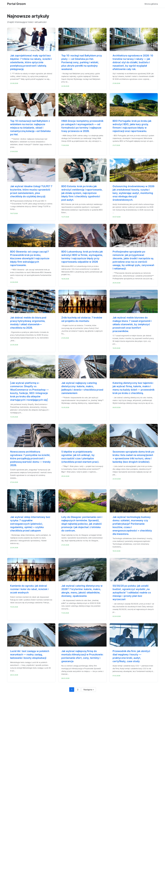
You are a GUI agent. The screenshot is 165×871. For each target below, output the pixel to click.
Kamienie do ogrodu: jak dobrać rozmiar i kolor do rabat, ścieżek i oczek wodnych (29, 589)
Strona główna (151, 4)
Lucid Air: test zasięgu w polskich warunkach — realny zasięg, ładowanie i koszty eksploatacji (29, 654)
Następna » (88, 689)
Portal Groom (16, 4)
